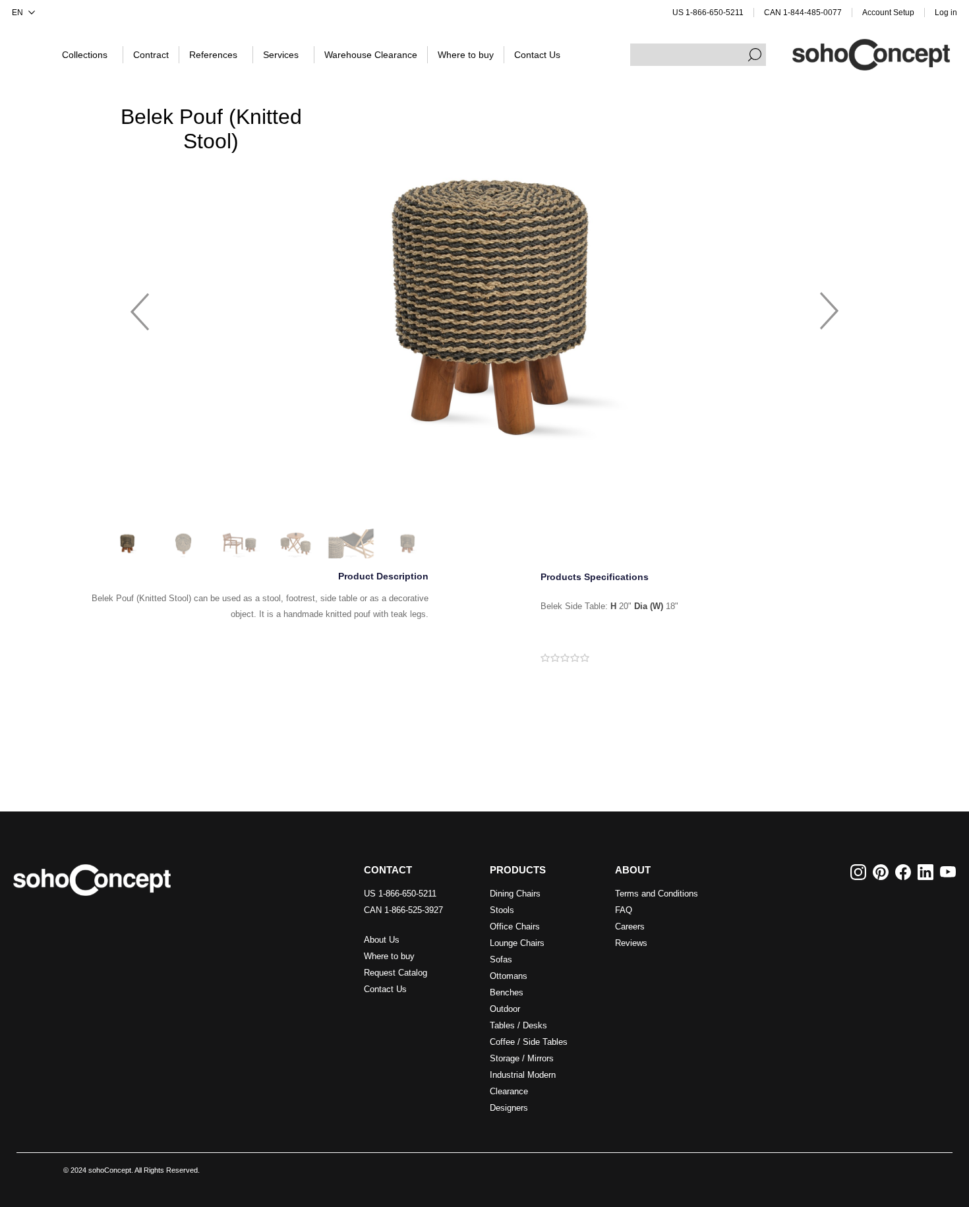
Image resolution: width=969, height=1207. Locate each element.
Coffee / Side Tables (529, 1042)
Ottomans (508, 976)
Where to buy (389, 956)
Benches (506, 992)
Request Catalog (395, 973)
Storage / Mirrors (522, 1058)
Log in (946, 12)
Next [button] (829, 305)
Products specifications (595, 577)
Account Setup (888, 12)
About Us (381, 940)
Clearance (509, 1091)
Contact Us (385, 989)
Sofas (501, 959)
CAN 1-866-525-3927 (403, 910)
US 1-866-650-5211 (708, 12)
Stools (502, 910)
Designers (509, 1108)
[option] (484, 305)
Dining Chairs (515, 893)
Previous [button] (140, 305)
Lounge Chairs (517, 943)
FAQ (623, 910)
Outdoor (505, 1009)
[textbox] (698, 55)
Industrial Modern (523, 1075)
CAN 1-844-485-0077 (803, 12)
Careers (630, 926)
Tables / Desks (518, 1025)
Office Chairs (515, 926)
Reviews (631, 943)
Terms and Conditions (656, 893)
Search (755, 55)
